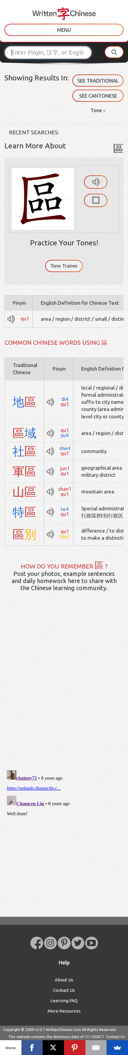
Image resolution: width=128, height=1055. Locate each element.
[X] (53, 1047)
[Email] (96, 1047)
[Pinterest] (74, 1047)
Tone (96, 110)
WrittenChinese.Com (63, 1029)
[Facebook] (32, 1047)
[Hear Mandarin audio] (95, 182)
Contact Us (64, 990)
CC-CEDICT (94, 1037)
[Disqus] (64, 689)
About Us (64, 979)
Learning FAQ (64, 1000)
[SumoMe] (117, 1047)
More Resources (64, 1010)
